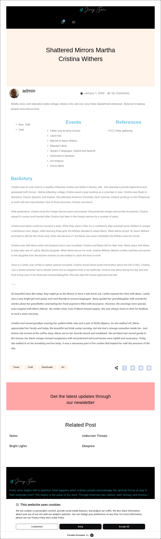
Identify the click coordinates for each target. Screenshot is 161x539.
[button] (73, 22)
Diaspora (88, 446)
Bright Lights (18, 446)
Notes (13, 436)
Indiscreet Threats (94, 436)
